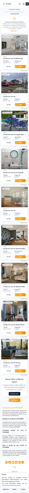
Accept (23, 489)
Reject (14, 489)
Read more (6, 489)
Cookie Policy (6, 485)
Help (14, 467)
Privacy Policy (17, 485)
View (20, 66)
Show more (14, 400)
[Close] (25, 18)
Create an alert (14, 393)
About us (14, 471)
